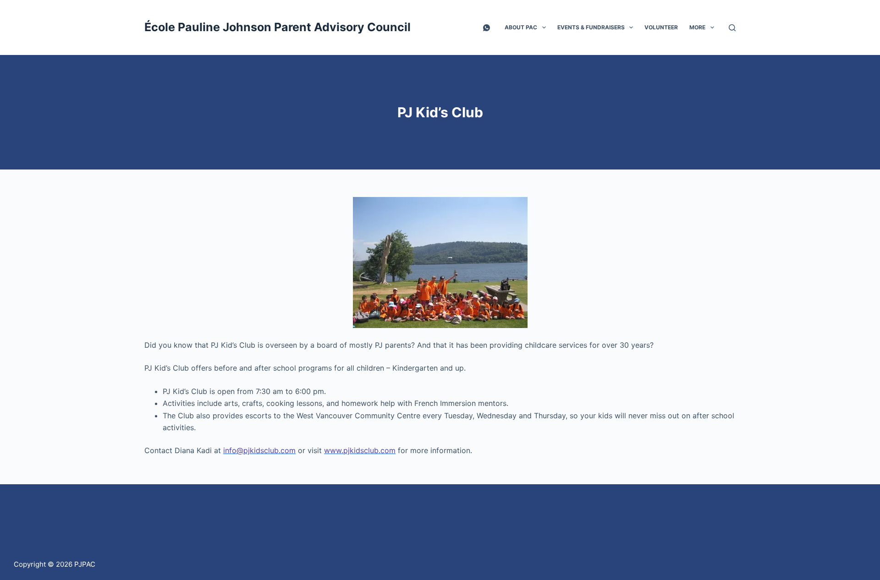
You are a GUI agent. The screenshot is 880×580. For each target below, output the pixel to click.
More (697, 27)
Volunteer (661, 27)
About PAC (521, 27)
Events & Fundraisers (591, 27)
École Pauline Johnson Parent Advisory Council (277, 27)
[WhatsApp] (486, 27)
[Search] (732, 27)
